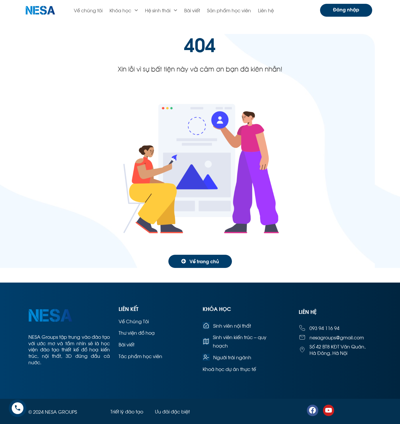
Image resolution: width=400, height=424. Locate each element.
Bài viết (192, 10)
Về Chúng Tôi (134, 321)
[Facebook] (312, 410)
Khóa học (120, 10)
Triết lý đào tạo (126, 411)
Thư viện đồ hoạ (137, 332)
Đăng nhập (346, 9)
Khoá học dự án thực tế (229, 368)
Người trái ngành (232, 357)
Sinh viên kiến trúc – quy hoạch (239, 341)
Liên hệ (266, 10)
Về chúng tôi (88, 10)
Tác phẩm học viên (140, 356)
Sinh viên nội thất (232, 325)
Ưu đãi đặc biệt (172, 411)
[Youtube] (328, 410)
